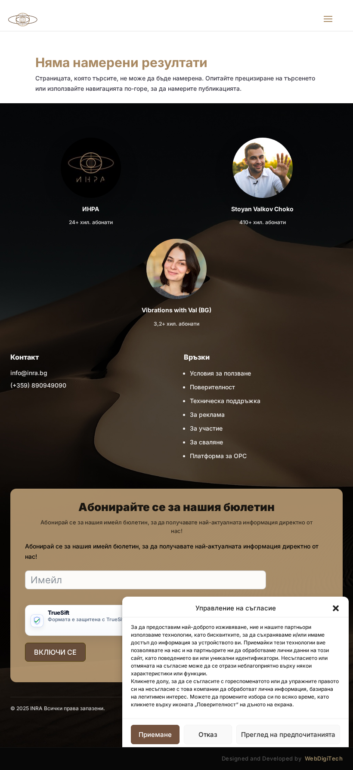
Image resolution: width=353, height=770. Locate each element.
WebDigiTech (324, 758)
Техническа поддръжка (225, 400)
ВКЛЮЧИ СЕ (55, 652)
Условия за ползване (220, 373)
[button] (335, 608)
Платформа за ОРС (218, 455)
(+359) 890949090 (38, 385)
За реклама (207, 414)
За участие (206, 428)
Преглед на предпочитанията (288, 734)
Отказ (207, 734)
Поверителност (212, 387)
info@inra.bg (28, 372)
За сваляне (206, 442)
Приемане (155, 734)
